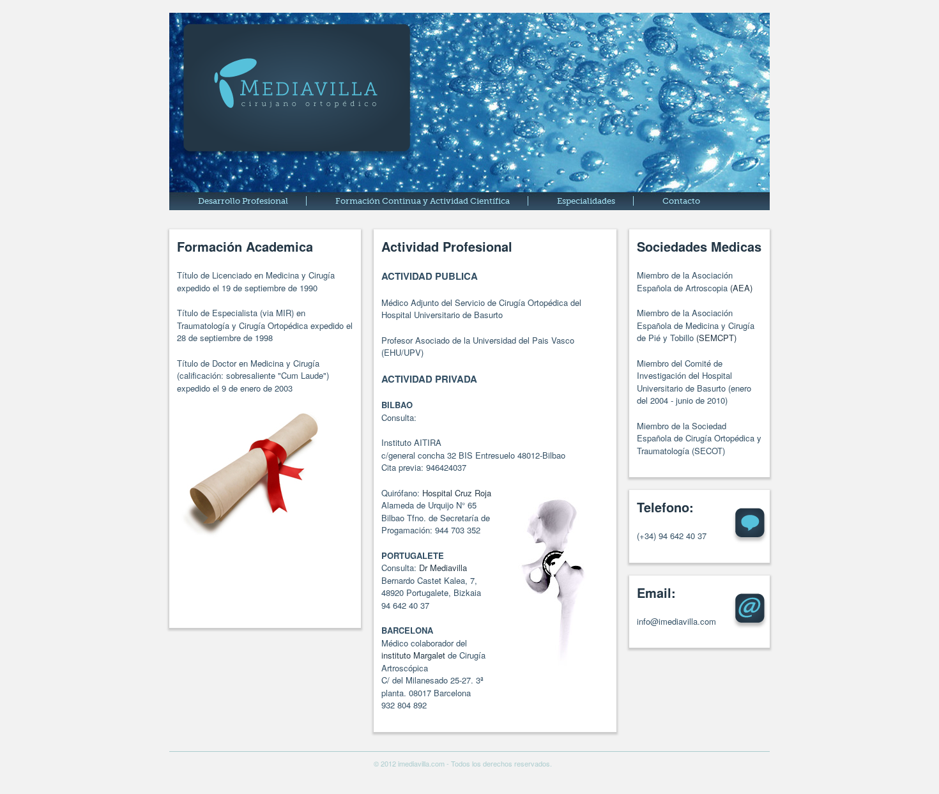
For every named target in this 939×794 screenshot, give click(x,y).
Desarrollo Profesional (243, 201)
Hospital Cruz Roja (456, 493)
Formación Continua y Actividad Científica (422, 201)
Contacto (681, 201)
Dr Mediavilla (443, 567)
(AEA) (741, 288)
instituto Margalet (413, 655)
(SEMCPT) (716, 338)
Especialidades (586, 201)
